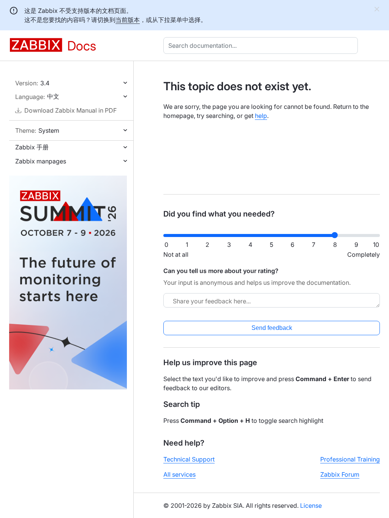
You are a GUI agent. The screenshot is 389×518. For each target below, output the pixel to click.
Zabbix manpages (40, 161)
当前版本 (127, 20)
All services (179, 474)
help (261, 115)
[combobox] (262, 45)
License (311, 505)
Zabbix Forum (339, 474)
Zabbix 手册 (32, 147)
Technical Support (189, 459)
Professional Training (350, 459)
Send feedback (271, 328)
